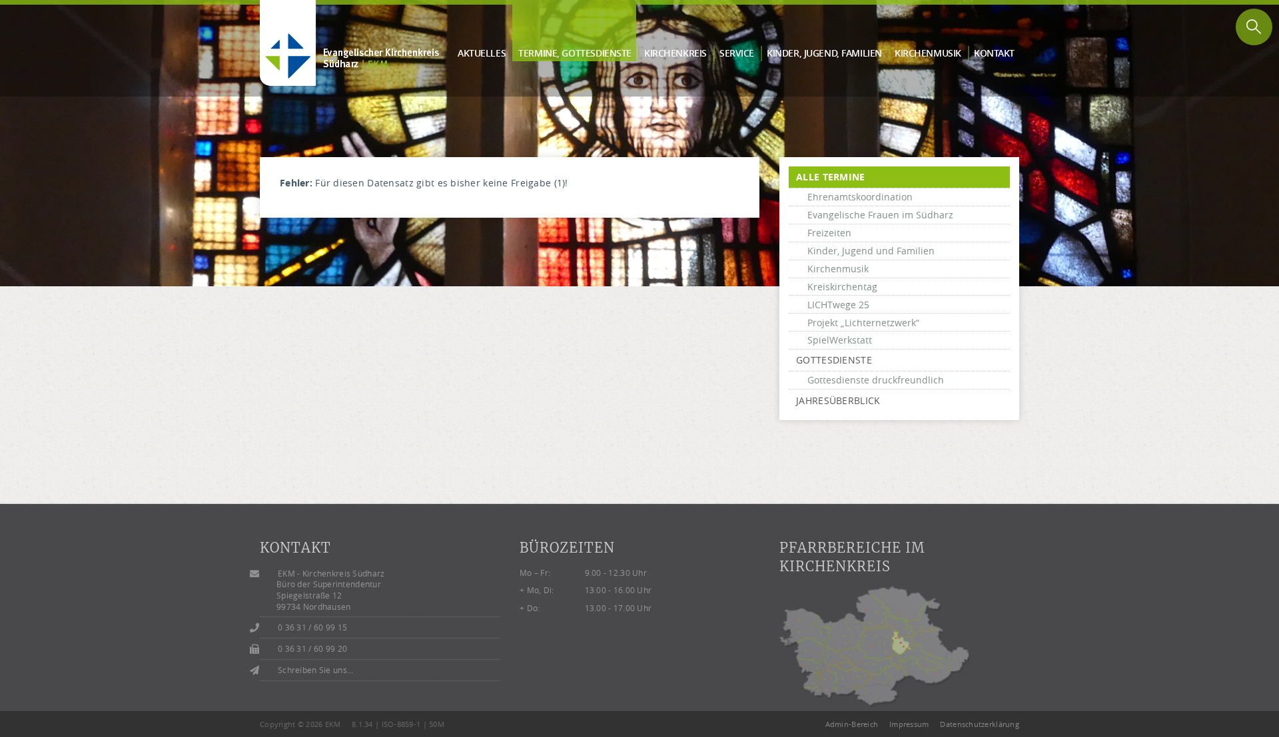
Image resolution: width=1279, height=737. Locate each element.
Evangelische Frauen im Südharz (880, 214)
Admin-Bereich (852, 724)
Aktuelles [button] (482, 53)
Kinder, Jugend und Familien (871, 250)
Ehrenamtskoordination (860, 196)
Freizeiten (829, 232)
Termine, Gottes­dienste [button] (575, 53)
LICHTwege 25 (838, 304)
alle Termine (830, 176)
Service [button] (736, 53)
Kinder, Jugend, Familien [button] (824, 53)
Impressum (909, 724)
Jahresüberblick (838, 400)
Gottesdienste (834, 360)
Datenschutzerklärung (979, 724)
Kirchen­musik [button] (928, 53)
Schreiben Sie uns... (316, 670)
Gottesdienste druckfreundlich (875, 379)
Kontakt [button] (994, 53)
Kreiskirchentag (842, 286)
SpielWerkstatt (839, 340)
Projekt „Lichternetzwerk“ (863, 322)
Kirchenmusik (838, 268)
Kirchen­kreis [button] (675, 53)
